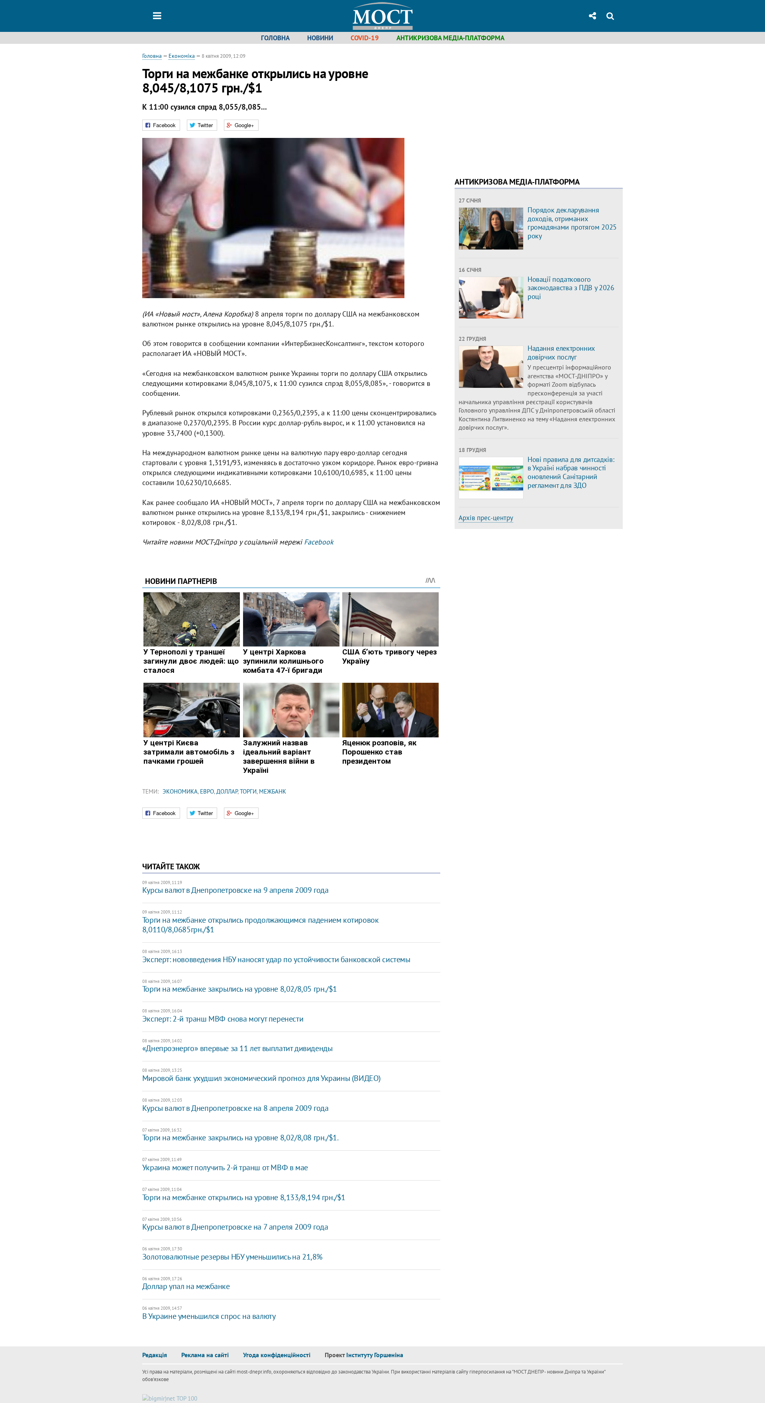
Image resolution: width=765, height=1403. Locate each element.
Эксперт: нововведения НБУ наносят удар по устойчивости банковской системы (276, 959)
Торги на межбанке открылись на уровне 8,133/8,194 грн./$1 (243, 1197)
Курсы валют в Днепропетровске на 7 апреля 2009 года (235, 1227)
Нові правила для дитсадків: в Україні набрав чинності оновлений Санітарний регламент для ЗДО (571, 472)
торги (248, 791)
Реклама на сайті (205, 1355)
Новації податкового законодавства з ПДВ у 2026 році (571, 288)
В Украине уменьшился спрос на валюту (209, 1316)
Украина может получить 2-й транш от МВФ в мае (225, 1167)
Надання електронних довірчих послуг (561, 353)
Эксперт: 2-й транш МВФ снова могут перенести (222, 1019)
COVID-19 (365, 37)
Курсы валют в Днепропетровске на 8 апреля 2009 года (235, 1108)
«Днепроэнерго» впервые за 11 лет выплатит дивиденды (237, 1048)
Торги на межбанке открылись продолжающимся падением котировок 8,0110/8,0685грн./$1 (260, 925)
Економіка (182, 55)
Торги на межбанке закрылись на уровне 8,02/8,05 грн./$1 (239, 989)
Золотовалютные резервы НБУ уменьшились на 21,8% (232, 1257)
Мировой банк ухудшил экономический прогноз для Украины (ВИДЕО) (261, 1078)
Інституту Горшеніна (374, 1355)
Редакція (154, 1355)
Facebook (318, 541)
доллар (226, 791)
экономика (180, 791)
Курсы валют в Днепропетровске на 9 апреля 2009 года (235, 890)
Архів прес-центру (486, 517)
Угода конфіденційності (276, 1355)
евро (207, 791)
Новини (320, 37)
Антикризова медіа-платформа (450, 37)
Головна (275, 37)
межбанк (272, 791)
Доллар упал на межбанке (186, 1286)
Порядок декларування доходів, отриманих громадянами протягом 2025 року (572, 222)
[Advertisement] (521, 107)
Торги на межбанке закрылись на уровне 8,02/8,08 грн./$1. (240, 1137)
